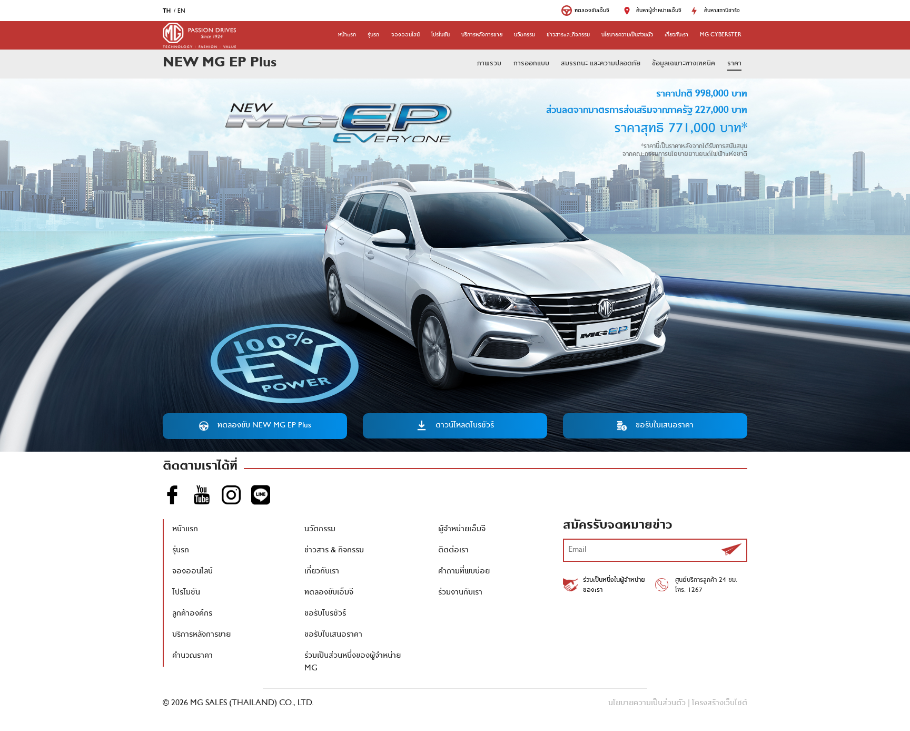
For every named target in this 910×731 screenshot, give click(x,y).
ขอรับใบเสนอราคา (333, 635)
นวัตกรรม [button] (524, 35)
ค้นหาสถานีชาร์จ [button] (722, 11)
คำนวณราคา (192, 656)
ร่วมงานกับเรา (460, 593)
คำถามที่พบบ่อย (464, 572)
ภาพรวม (489, 63)
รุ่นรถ (180, 551)
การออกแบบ (531, 63)
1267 (695, 590)
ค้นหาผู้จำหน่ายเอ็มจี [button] (658, 11)
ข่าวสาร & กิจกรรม (334, 551)
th (167, 11)
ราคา (734, 63)
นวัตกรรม (319, 529)
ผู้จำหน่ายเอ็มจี (462, 529)
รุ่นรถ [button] (373, 35)
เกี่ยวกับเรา (321, 572)
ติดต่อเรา (453, 551)
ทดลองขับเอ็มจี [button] (592, 11)
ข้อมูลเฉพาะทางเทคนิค (683, 63)
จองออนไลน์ (405, 35)
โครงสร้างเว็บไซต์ (719, 703)
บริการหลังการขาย (481, 35)
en (181, 11)
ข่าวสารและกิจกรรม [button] (568, 35)
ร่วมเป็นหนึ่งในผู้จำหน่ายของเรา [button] (614, 585)
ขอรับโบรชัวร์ (325, 614)
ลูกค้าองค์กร (192, 614)
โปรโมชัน (440, 35)
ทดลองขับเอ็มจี (328, 593)
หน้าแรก (347, 35)
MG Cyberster (720, 35)
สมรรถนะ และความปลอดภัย (600, 63)
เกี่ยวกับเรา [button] (676, 35)
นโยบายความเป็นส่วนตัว (627, 35)
